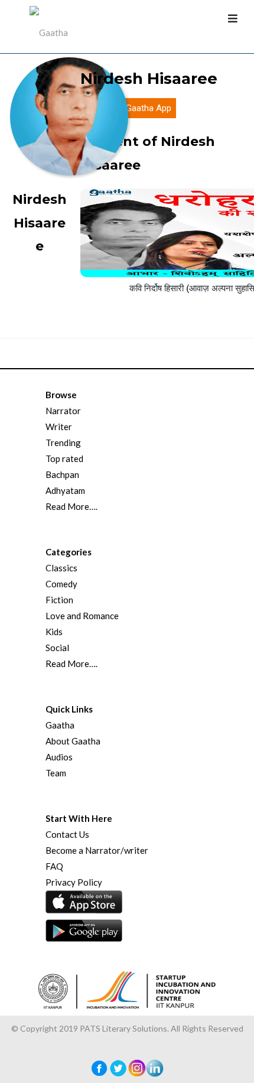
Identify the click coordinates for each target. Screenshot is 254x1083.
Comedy (61, 583)
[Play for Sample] (194, 265)
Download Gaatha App (128, 108)
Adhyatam (65, 490)
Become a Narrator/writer (96, 850)
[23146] (215, 267)
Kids (54, 631)
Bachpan (62, 474)
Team (55, 772)
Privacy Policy (73, 882)
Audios (59, 757)
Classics (61, 567)
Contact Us (67, 834)
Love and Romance (82, 615)
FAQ (54, 866)
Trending (63, 442)
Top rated (64, 458)
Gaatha (59, 725)
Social (57, 647)
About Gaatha (72, 741)
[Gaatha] (47, 26)
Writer (58, 426)
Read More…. (71, 506)
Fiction (59, 599)
